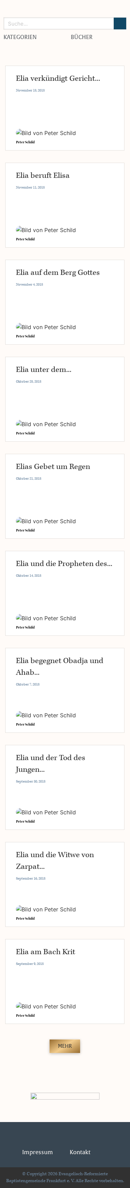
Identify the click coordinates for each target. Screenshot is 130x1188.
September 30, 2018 (30, 781)
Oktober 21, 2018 (28, 478)
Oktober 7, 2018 (28, 684)
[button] (65, 1046)
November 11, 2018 (30, 187)
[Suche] (120, 23)
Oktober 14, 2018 (28, 575)
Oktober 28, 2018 (28, 381)
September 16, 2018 (30, 878)
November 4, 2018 (29, 284)
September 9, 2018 (30, 963)
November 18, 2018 (30, 90)
